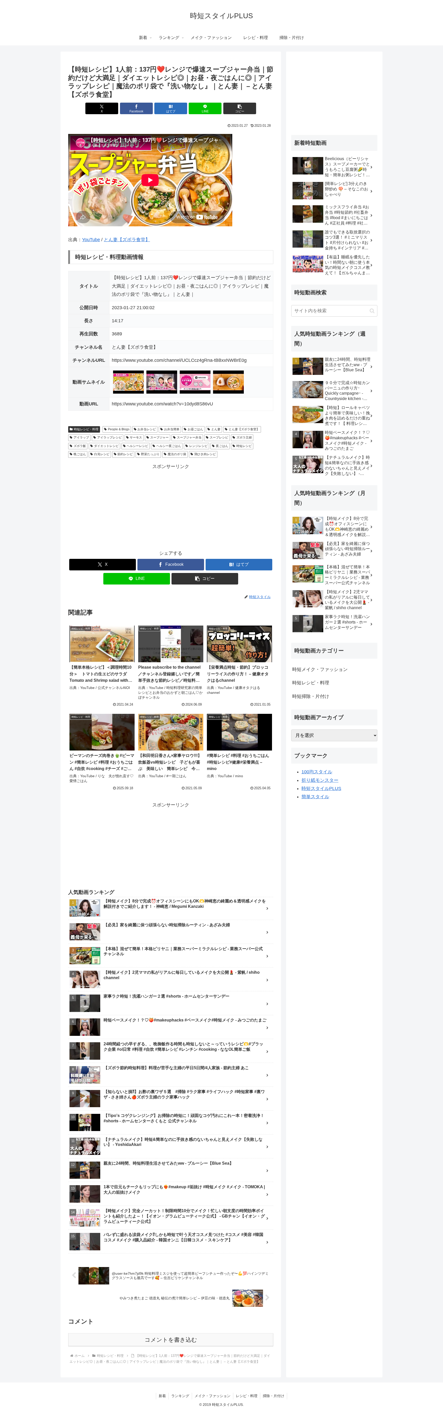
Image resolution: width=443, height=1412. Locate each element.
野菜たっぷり (150, 454)
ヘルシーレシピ (137, 446)
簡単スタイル (315, 796)
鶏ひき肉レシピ (205, 454)
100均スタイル (316, 771)
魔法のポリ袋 (177, 454)
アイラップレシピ (109, 437)
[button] (239, 108)
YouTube (91, 239)
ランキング (180, 1396)
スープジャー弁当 (189, 437)
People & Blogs (118, 429)
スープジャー (159, 437)
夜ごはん (222, 446)
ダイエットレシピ (106, 446)
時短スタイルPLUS (321, 788)
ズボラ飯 (80, 446)
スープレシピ (219, 437)
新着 (162, 1396)
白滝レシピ (101, 454)
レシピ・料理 (246, 1396)
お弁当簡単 (171, 429)
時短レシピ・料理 (86, 429)
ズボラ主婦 (244, 437)
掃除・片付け (273, 1396)
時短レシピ (244, 446)
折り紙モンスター (319, 780)
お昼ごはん (195, 429)
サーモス (136, 437)
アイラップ (81, 437)
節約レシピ (125, 454)
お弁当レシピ (146, 429)
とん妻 (215, 429)
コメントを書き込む (171, 1340)
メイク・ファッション (212, 1396)
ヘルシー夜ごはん (168, 446)
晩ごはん (80, 454)
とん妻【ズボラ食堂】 (127, 239)
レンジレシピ (198, 446)
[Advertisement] (170, 507)
